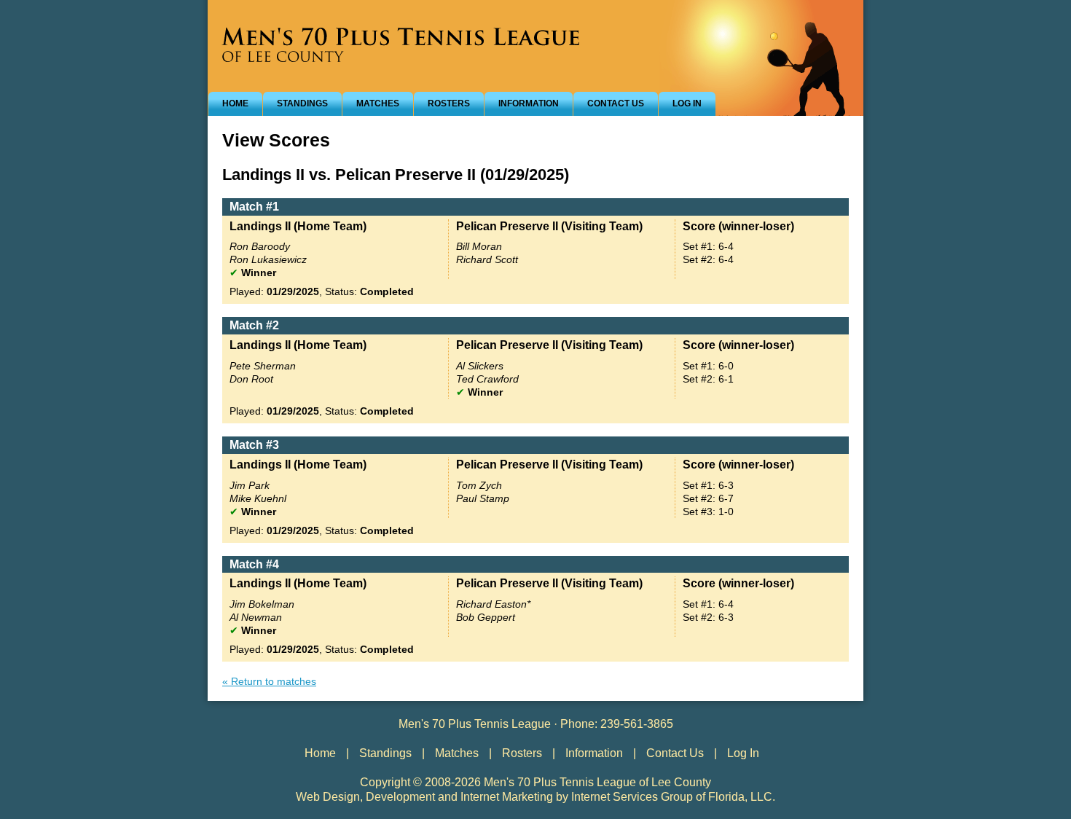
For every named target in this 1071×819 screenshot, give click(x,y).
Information (528, 103)
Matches (377, 103)
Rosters (449, 103)
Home (235, 103)
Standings (302, 103)
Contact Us (615, 103)
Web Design (328, 797)
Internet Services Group (632, 797)
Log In (687, 103)
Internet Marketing (506, 797)
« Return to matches (269, 681)
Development (400, 797)
